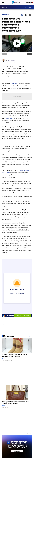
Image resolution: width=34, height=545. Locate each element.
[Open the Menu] (2, 2)
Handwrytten (14, 83)
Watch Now (29, 2)
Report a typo (6, 324)
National (6, 14)
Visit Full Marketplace (26, 336)
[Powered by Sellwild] (29, 434)
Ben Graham (9, 118)
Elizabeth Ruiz (11, 60)
